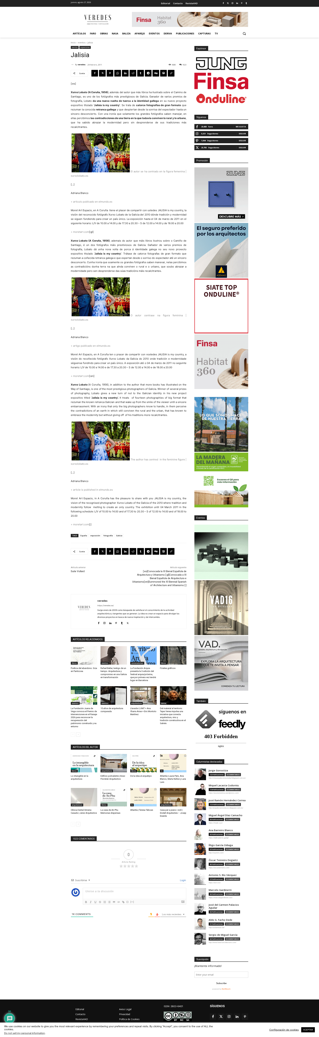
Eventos (200, 518)
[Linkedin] (237, 3)
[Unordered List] (109, 902)
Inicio (73, 42)
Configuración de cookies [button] (284, 1029)
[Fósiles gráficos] (173, 655)
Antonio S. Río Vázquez (223, 875)
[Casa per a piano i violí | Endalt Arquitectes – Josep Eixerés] (173, 797)
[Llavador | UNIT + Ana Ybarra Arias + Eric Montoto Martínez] (143, 695)
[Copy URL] (171, 73)
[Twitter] (228, 3)
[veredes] (73, 64)
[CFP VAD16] (221, 607)
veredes (81, 64)
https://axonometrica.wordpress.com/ (224, 793)
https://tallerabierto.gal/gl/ (219, 838)
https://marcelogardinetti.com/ (220, 898)
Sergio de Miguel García (223, 934)
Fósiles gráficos (167, 668)
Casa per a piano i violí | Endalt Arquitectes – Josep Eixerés (173, 813)
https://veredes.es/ (105, 605)
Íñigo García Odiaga (221, 845)
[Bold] (86, 902)
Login (182, 880)
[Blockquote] (114, 902)
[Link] (123, 902)
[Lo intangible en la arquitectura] (84, 763)
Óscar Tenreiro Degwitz (223, 860)
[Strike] (100, 902)
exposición (95, 535)
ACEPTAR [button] (308, 1029)
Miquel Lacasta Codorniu (224, 785)
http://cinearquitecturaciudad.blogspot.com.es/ (227, 778)
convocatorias (137, 663)
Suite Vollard (78, 571)
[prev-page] (73, 734)
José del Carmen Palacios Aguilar (224, 906)
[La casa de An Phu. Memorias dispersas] (114, 797)
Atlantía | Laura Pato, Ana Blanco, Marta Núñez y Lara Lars (173, 779)
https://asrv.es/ (215, 883)
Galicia (119, 535)
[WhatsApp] (117, 73)
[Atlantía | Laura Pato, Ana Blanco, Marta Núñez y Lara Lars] (173, 763)
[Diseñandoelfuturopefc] (221, 480)
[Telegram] (148, 73)
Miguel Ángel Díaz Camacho (225, 815)
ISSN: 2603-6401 (173, 1006)
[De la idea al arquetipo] (143, 763)
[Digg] (156, 73)
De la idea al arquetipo (141, 776)
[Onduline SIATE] (221, 306)
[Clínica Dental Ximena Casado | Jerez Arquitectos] (84, 797)
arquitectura (136, 703)
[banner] (221, 663)
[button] (244, 34)
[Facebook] (223, 3)
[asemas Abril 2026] (221, 250)
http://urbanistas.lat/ (216, 927)
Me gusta (241, 126)
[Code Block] (118, 902)
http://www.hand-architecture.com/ (222, 942)
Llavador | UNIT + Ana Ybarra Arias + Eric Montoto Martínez (143, 711)
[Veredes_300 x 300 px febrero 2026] (221, 424)
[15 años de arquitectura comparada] (114, 695)
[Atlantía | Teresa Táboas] (143, 797)
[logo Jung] (221, 63)
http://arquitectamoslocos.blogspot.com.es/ (226, 808)
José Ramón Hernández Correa (227, 800)
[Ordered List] (104, 902)
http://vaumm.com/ (216, 853)
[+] (132, 902)
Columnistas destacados (209, 761)
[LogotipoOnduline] (221, 98)
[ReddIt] (133, 73)
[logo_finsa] (221, 81)
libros (74, 663)
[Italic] (90, 902)
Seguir (242, 133)
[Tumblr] (246, 3)
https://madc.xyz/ (216, 823)
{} (127, 902)
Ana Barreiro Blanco (221, 830)
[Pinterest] (242, 3)
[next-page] (78, 734)
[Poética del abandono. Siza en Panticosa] (84, 655)
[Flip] (163, 73)
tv (161, 771)
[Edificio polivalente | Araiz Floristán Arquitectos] (114, 763)
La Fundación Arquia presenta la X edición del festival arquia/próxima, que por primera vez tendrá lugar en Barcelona (143, 674)
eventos (81, 42)
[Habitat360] (221, 361)
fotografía (108, 535)
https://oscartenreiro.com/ (219, 868)
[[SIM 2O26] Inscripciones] (221, 552)
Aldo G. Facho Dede (220, 919)
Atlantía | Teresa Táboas (141, 810)
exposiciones (85, 47)
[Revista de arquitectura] (97, 19)
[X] (102, 73)
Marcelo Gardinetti (220, 890)
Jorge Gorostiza (218, 770)
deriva (163, 703)
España (83, 535)
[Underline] (95, 902)
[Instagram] (232, 3)
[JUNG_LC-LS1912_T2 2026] (221, 194)
